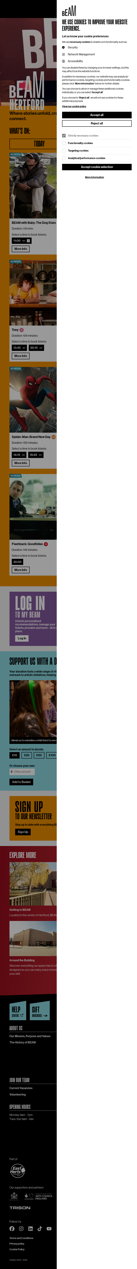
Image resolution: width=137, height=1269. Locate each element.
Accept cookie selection (97, 167)
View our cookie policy (74, 106)
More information (94, 177)
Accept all (96, 115)
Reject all (97, 123)
